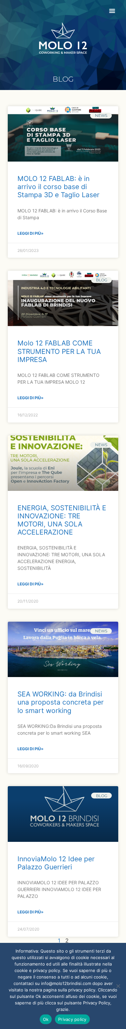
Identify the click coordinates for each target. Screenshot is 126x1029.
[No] (118, 986)
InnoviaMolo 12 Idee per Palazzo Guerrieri (56, 863)
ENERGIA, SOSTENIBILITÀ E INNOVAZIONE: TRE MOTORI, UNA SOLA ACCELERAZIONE (61, 520)
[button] (112, 11)
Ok (46, 1019)
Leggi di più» (30, 233)
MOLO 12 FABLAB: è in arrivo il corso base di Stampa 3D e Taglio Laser (58, 187)
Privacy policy (72, 1019)
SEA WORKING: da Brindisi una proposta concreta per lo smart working (60, 702)
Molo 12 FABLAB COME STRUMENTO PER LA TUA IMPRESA (59, 351)
